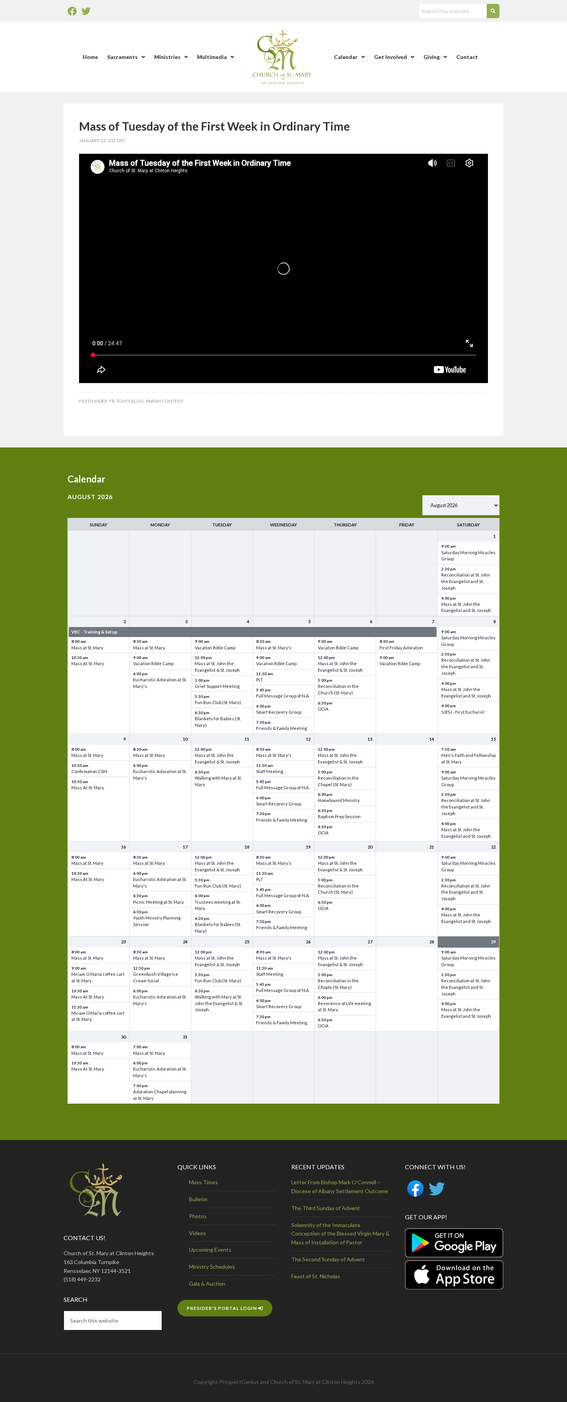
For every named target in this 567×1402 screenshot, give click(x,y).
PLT (259, 679)
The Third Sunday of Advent (325, 1208)
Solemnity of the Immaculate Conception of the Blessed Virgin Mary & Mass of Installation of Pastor (340, 1234)
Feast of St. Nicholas (315, 1276)
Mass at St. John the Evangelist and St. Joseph (466, 607)
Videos (197, 1233)
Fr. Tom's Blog (126, 401)
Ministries (167, 57)
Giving (432, 57)
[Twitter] (86, 11)
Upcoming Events (210, 1249)
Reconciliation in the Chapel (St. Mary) (338, 781)
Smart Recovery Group (278, 711)
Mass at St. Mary (87, 647)
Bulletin (198, 1199)
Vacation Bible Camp (153, 663)
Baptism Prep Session (339, 816)
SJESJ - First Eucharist (462, 711)
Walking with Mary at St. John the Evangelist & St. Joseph (219, 1003)
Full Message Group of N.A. (283, 695)
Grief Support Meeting (217, 686)
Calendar (346, 57)
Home (90, 57)
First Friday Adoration (401, 647)
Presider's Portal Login (222, 1308)
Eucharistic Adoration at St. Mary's (160, 683)
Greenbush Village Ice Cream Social (155, 977)
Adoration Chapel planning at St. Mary (159, 1095)
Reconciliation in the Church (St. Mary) (338, 689)
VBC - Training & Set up (94, 631)
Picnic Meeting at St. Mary (158, 901)
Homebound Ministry (339, 800)
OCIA (323, 708)
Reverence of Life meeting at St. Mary (344, 1006)
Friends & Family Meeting (281, 728)
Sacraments (122, 57)
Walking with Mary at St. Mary (218, 781)
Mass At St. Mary (87, 663)
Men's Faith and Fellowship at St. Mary (468, 758)
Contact (467, 57)
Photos (198, 1216)
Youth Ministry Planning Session (157, 921)
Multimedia (212, 57)
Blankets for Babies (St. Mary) (218, 722)
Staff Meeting (269, 771)
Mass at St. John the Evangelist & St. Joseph (217, 666)
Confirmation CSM (89, 771)
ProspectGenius (239, 1381)
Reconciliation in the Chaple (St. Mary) (338, 984)
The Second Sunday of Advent (328, 1259)
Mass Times (203, 1182)
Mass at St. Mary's (274, 647)
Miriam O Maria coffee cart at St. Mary (98, 977)
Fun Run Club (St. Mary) (218, 702)
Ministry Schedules (212, 1266)
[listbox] (461, 505)
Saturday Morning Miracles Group (468, 555)
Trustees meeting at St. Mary (218, 905)
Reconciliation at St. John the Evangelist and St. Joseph (465, 581)
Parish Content (165, 401)
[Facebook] (72, 11)
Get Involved (390, 57)
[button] (126, 57)
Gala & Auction (207, 1283)
